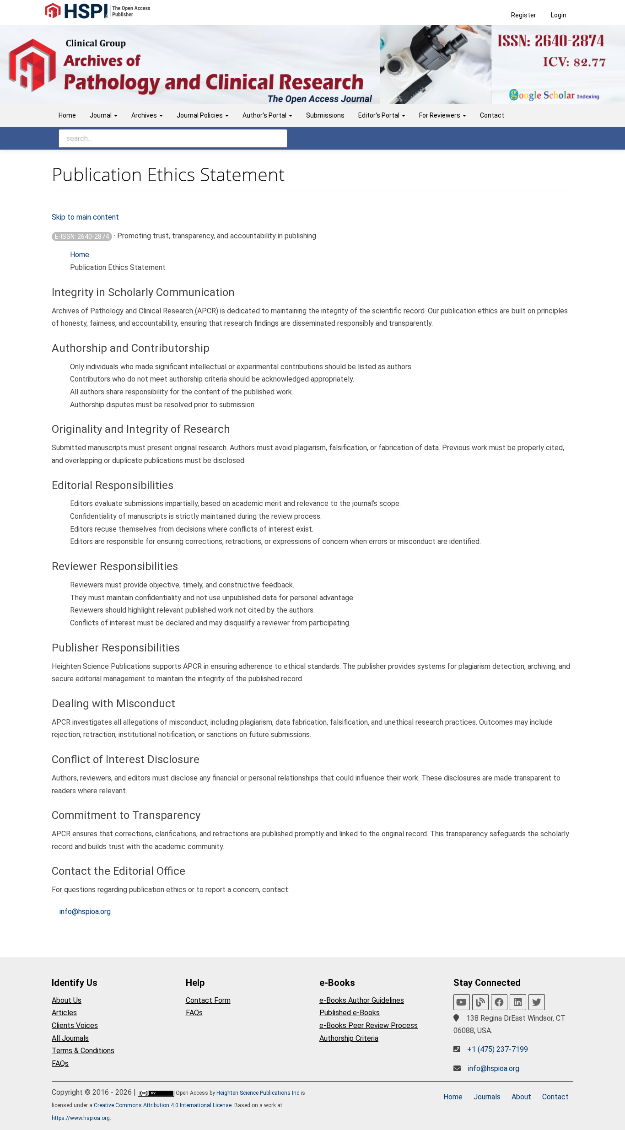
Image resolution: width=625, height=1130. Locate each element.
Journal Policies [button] (200, 115)
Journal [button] (101, 115)
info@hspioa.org (85, 911)
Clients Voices (75, 1025)
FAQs (60, 1063)
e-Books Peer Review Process (368, 1025)
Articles (64, 1012)
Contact (492, 115)
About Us (66, 1000)
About (521, 1096)
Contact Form (208, 1000)
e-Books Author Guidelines (361, 1000)
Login (558, 15)
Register (523, 15)
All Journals (70, 1038)
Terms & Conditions (83, 1050)
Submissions (325, 115)
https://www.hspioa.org (81, 1118)
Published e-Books (349, 1012)
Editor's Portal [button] (379, 115)
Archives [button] (144, 115)
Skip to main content (85, 217)
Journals (487, 1096)
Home (67, 115)
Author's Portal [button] (265, 115)
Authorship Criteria (348, 1038)
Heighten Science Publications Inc (257, 1093)
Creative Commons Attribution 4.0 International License (163, 1105)
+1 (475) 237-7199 (497, 1049)
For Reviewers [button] (440, 115)
